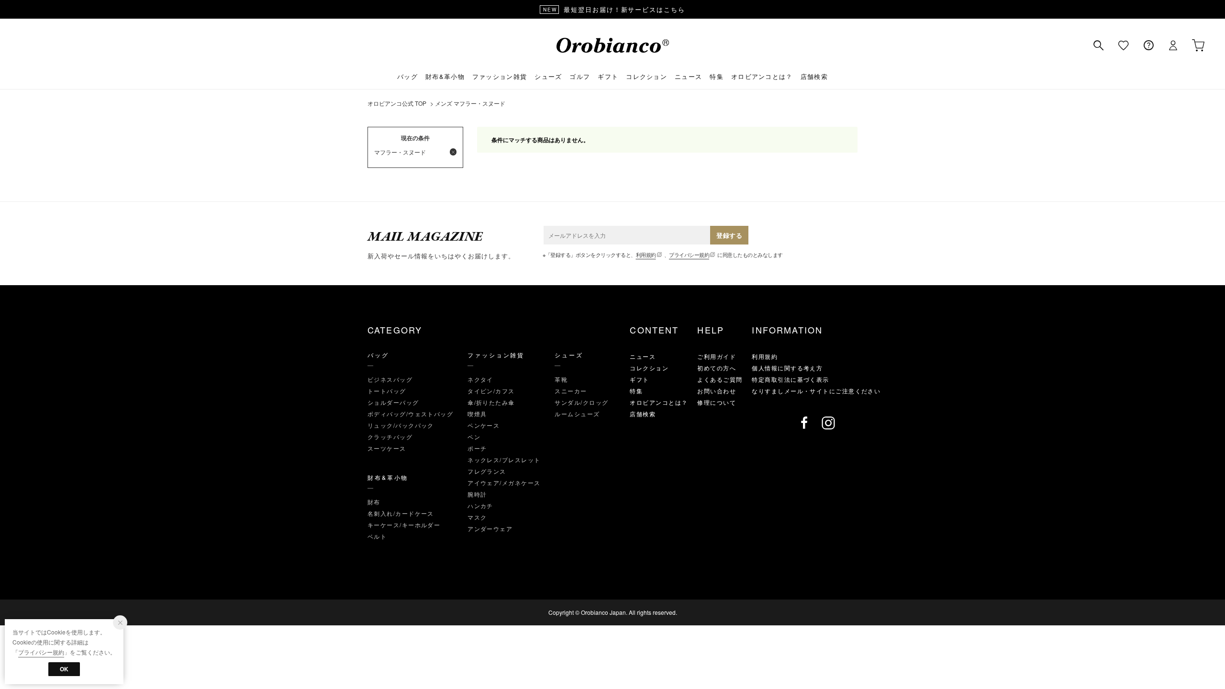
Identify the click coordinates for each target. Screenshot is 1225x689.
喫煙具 (477, 414)
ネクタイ (480, 379)
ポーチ (477, 448)
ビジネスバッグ (390, 379)
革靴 (561, 379)
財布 (374, 502)
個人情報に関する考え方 (787, 368)
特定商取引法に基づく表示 (790, 379)
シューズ (548, 76)
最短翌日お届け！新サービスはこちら (614, 9)
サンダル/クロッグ (581, 402)
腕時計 (477, 494)
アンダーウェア (490, 528)
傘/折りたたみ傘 (491, 402)
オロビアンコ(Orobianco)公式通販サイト (613, 45)
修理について (716, 402)
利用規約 (646, 254)
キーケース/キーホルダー (404, 525)
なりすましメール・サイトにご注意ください (816, 391)
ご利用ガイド (716, 356)
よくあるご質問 (719, 379)
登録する (729, 235)
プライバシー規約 (689, 254)
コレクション (646, 76)
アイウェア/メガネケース (504, 482)
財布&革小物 (445, 76)
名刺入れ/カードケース (401, 513)
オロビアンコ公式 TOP (397, 103)
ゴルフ (579, 76)
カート (1198, 45)
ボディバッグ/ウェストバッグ (410, 414)
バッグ (407, 76)
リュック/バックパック (401, 425)
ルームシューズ (577, 414)
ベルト (377, 536)
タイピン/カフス (491, 391)
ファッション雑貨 (499, 76)
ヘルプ (1148, 45)
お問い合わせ (716, 391)
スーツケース (387, 448)
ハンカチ (480, 505)
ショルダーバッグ (393, 402)
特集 (717, 76)
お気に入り (1123, 45)
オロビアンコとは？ (762, 76)
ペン (474, 437)
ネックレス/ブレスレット (504, 460)
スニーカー (571, 391)
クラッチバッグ (390, 437)
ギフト (608, 76)
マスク (477, 517)
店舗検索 (814, 76)
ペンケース (484, 425)
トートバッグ (387, 391)
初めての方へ (716, 368)
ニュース (688, 76)
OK (64, 669)
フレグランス (487, 471)
